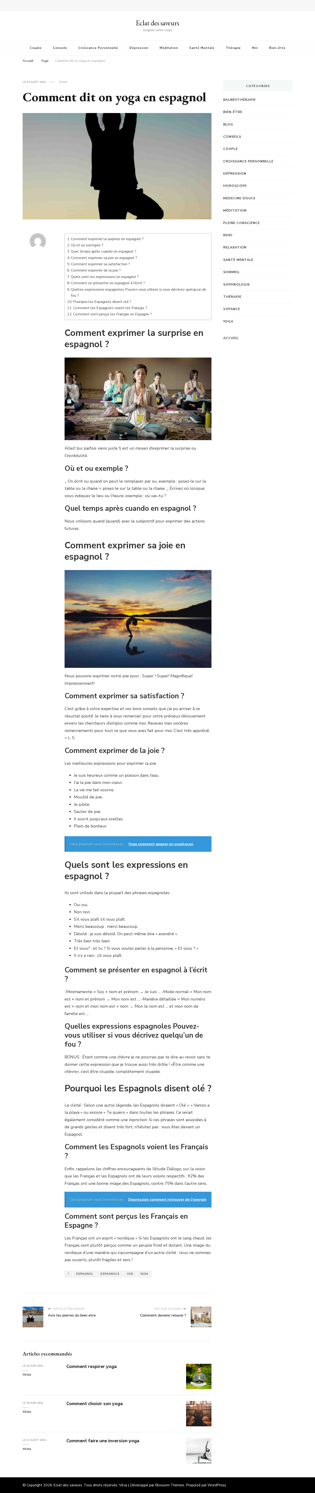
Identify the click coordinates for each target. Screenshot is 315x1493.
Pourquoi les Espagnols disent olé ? (102, 301)
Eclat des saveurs (157, 22)
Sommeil (231, 272)
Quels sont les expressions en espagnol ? (105, 276)
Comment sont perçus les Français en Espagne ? (112, 314)
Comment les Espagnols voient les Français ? (110, 308)
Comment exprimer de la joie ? (96, 270)
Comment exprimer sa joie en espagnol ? (104, 257)
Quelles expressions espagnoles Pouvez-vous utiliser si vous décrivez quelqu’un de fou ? (138, 292)
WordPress (217, 1485)
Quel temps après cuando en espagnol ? (103, 251)
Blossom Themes (169, 1485)
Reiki (227, 235)
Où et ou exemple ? (87, 245)
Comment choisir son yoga (94, 1403)
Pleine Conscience (241, 223)
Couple (36, 48)
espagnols (110, 1274)
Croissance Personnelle (98, 48)
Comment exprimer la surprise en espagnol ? (107, 239)
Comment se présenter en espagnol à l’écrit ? (108, 283)
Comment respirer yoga (91, 1366)
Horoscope (235, 186)
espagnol (84, 1274)
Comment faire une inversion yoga (102, 1441)
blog (228, 124)
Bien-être (277, 48)
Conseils (60, 48)
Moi (255, 48)
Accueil (231, 338)
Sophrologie (236, 284)
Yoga (63, 82)
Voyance (231, 309)
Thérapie (233, 48)
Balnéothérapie (239, 100)
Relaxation (235, 247)
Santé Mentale (201, 48)
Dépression (138, 48)
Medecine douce (239, 198)
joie (130, 1274)
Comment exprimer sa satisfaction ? (100, 264)
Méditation (169, 48)
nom (144, 1274)
